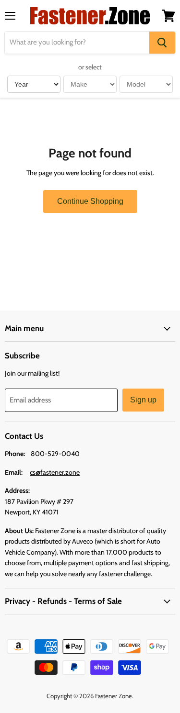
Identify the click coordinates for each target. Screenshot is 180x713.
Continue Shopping (90, 201)
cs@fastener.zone (55, 472)
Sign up (143, 400)
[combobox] (77, 43)
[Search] (162, 43)
